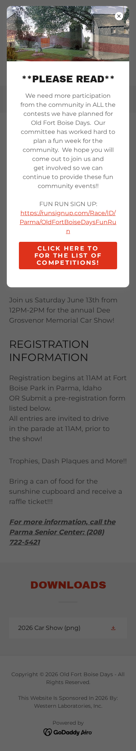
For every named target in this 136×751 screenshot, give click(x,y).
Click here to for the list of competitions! (68, 255)
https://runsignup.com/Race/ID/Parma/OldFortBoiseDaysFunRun (68, 222)
